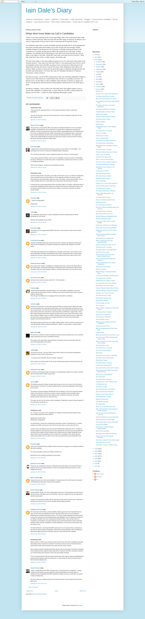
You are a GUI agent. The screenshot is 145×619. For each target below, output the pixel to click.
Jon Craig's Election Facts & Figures (106, 283)
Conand (33, 288)
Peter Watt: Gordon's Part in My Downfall (107, 440)
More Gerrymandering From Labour (106, 99)
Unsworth (33, 444)
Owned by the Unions (102, 135)
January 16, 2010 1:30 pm (38, 364)
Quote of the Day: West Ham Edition (106, 228)
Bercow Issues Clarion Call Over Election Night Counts (105, 255)
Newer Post (29, 591)
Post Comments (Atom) (40, 594)
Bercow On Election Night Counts (105, 200)
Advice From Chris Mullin (103, 267)
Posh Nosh (99, 353)
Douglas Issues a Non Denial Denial (106, 382)
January (98, 89)
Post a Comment (33, 587)
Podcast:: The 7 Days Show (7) (105, 394)
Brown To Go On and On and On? (105, 406)
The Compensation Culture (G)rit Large (107, 422)
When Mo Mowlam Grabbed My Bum (106, 216)
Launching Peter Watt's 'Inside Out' (106, 140)
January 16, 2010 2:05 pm (38, 438)
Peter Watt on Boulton (102, 300)
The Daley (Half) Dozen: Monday (105, 164)
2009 (96, 449)
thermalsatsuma (36, 277)
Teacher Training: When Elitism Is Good (107, 288)
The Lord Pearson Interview (104, 205)
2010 (96, 59)
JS (97, 479)
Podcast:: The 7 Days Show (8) (105, 293)
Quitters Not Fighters (102, 114)
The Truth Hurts (100, 377)
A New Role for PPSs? (102, 171)
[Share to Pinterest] (59, 98)
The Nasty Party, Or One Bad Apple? (106, 250)
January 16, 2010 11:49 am (38, 234)
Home (56, 591)
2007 (96, 454)
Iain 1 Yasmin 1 (100, 305)
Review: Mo (99, 91)
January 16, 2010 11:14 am (38, 167)
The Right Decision (101, 384)
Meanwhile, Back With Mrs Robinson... (107, 433)
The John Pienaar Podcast (103, 350)
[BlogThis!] (52, 98)
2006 (96, 456)
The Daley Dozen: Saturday (104, 312)
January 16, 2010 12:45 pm (38, 344)
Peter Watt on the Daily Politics (104, 285)
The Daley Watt (100, 404)
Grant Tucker (100, 474)
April (97, 82)
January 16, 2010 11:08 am (38, 141)
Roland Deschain (36, 463)
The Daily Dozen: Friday (103, 326)
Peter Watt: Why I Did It (102, 345)
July (97, 74)
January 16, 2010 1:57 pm (38, 404)
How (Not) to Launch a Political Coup (106, 445)
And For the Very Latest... (103, 252)
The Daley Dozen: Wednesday (104, 143)
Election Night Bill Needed (103, 219)
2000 (96, 466)
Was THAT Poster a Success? (104, 214)
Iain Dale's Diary (49, 10)
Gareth (33, 382)
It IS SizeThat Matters (102, 424)
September (99, 69)
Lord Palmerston (36, 240)
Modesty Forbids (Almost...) (103, 178)
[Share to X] (54, 98)
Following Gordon (101, 202)
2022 (96, 54)
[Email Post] (47, 97)
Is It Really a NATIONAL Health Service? (107, 275)
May (97, 79)
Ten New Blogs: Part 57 (102, 319)
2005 (96, 458)
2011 (96, 57)
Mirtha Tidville (35, 477)
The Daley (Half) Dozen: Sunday (105, 96)
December (99, 62)
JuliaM (32, 350)
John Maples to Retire (102, 401)
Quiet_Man (34, 332)
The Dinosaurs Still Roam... (104, 317)
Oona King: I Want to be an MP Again (106, 225)
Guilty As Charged (101, 133)
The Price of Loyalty (101, 386)
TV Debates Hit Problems (103, 188)
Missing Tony (99, 124)
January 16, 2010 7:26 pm (38, 562)
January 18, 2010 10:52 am (38, 583)
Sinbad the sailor (36, 369)
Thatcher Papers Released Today (105, 116)
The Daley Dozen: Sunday (103, 176)
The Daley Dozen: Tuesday (104, 149)
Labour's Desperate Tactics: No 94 (106, 245)
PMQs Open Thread (101, 360)
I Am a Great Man (101, 181)
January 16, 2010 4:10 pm (38, 472)
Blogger (80, 605)
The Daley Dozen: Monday (103, 278)
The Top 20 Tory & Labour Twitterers (106, 162)
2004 (96, 461)
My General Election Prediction (105, 391)
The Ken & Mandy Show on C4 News (106, 152)
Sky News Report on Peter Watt (105, 419)
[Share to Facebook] (57, 98)
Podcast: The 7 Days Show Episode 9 (107, 183)
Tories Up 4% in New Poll (103, 314)
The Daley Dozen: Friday (103, 119)
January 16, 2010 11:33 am (38, 222)
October (98, 67)
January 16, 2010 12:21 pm (38, 326)
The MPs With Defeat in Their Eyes (106, 186)
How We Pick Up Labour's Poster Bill (106, 355)
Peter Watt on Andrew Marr (103, 298)
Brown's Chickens (101, 269)
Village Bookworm (36, 263)
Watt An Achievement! (102, 399)
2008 (96, 451)
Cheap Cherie (100, 332)
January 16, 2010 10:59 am (38, 119)
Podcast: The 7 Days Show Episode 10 (107, 94)
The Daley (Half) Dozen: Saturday (105, 109)
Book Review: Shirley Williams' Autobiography (105, 427)
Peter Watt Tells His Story (103, 442)
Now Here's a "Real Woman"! (104, 374)
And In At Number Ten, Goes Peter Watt (107, 417)
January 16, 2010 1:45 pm (38, 376)
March (98, 84)
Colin (32, 212)
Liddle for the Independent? (104, 365)
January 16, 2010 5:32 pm (38, 504)
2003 (96, 463)
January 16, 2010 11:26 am (38, 192)
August (98, 72)
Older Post (83, 591)
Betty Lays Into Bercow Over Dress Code (107, 335)
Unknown (33, 198)
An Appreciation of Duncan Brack (105, 112)
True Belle (34, 146)
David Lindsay (35, 490)
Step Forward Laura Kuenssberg (105, 389)
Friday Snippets (100, 121)
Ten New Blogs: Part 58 (102, 303)
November (99, 64)
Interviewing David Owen (103, 173)
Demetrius (34, 228)
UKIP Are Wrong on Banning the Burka (107, 290)
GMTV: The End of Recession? (105, 159)
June (97, 77)
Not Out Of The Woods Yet (103, 157)
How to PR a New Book (102, 431)
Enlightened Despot (36, 509)
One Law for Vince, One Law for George (107, 368)
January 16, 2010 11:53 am (38, 272)
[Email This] (50, 98)
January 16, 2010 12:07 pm (38, 282)
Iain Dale (99, 476)
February (99, 86)
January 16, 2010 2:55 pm (38, 458)
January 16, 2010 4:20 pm (38, 484)
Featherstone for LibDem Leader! (105, 280)
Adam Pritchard (35, 125)
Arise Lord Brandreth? (102, 138)
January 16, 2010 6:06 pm (38, 534)
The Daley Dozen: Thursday (104, 130)
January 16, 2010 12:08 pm (38, 298)
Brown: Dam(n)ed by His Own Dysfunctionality (104, 241)
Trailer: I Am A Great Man (103, 154)
